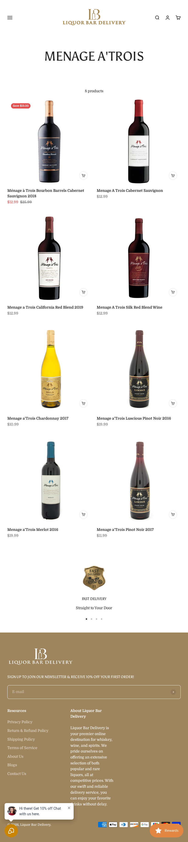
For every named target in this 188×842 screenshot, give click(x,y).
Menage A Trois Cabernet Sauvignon (130, 191)
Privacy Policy (19, 722)
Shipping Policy (21, 739)
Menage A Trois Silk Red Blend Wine (129, 307)
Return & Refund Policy (27, 731)
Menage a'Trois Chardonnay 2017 (37, 418)
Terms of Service (22, 748)
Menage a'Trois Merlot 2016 (32, 530)
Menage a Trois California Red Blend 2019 (45, 307)
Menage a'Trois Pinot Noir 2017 (125, 530)
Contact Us (16, 774)
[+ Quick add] (83, 175)
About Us (15, 757)
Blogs (12, 765)
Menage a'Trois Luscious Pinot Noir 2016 (134, 418)
